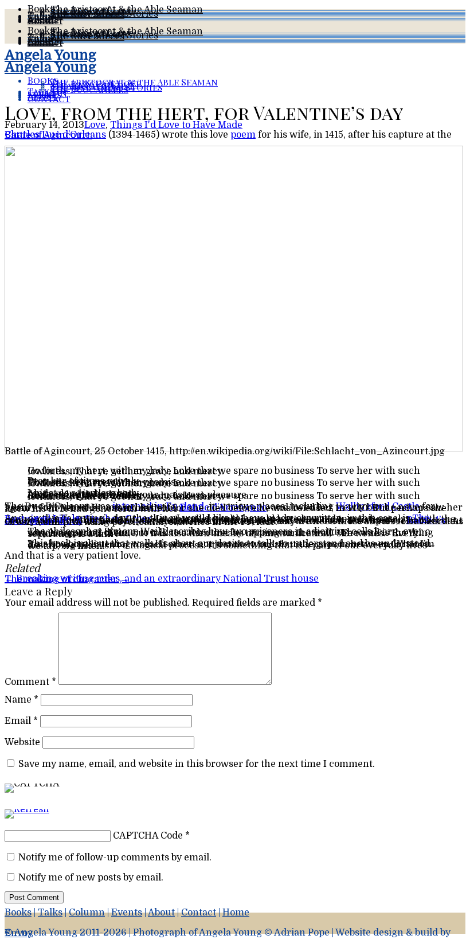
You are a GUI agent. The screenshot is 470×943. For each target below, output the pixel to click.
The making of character (67, 579)
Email (21, 721)
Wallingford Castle (378, 506)
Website (22, 742)
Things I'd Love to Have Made (176, 125)
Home (235, 912)
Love (94, 125)
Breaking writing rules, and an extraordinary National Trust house (162, 579)
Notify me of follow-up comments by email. (114, 857)
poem (243, 135)
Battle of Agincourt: (48, 135)
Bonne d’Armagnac (223, 507)
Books (18, 912)
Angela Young (50, 55)
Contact (45, 21)
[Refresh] (27, 818)
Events (126, 912)
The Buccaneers (87, 15)
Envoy (19, 933)
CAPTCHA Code (148, 836)
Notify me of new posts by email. (90, 877)
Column (87, 912)
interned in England (158, 506)
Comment (30, 682)
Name (21, 700)
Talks (50, 912)
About (161, 912)
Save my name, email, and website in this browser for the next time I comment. (196, 764)
